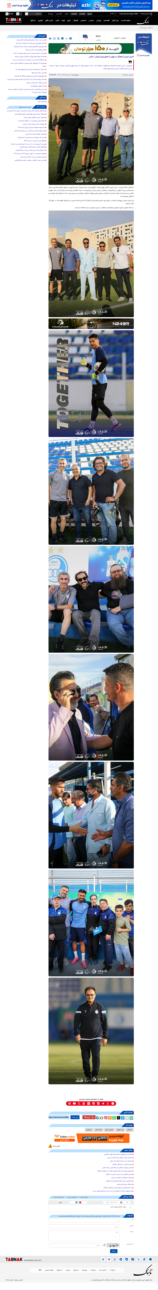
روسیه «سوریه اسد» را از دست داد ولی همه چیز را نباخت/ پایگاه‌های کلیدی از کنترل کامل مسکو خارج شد (29, 145)
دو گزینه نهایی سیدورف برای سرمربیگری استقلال (117, 1188)
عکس (57, 20)
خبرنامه (93, 1270)
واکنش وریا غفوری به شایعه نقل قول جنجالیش (118, 1154)
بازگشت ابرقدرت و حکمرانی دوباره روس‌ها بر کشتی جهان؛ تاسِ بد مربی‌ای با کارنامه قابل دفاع (119, 28)
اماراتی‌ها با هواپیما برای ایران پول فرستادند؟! (31, 127)
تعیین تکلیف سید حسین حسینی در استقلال (119, 1174)
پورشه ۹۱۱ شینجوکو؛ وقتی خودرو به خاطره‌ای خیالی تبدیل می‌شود (28, 64)
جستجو (76, 1270)
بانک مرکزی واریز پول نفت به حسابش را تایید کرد (30, 43)
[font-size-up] (70, 38)
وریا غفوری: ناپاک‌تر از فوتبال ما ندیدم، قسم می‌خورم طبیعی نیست (112, 1191)
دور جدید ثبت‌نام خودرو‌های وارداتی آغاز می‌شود (31, 40)
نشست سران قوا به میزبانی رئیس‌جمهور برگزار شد (30, 69)
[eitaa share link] (110, 1118)
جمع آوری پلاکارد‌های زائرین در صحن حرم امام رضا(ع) (29, 47)
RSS (40, 1270)
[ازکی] (115, 5)
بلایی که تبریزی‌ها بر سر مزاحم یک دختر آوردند (31, 137)
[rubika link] (112, 1103)
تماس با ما (102, 1270)
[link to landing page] (143, 21)
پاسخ (60, 1202)
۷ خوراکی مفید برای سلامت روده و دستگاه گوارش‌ (30, 150)
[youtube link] (74, 1103)
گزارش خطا (56, 1146)
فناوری (40, 20)
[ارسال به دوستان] (127, 1118)
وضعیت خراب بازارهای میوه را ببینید (34, 117)
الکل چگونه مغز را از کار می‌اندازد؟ (35, 50)
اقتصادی (106, 20)
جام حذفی (98, 1130)
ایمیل (131, 1226)
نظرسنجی (59, 14)
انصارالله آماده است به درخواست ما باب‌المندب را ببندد (29, 60)
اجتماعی (83, 20)
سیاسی (91, 20)
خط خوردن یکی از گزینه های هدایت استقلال (119, 1181)
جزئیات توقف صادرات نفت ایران (35, 134)
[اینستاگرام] (105, 1117)
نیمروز (89, 14)
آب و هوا (59, 1270)
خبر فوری (89, 1130)
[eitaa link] (83, 1103)
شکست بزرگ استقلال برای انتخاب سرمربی (119, 1158)
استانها (33, 20)
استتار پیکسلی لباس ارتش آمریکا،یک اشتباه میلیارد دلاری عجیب (26, 79)
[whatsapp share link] (114, 1118)
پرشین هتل (41, 102)
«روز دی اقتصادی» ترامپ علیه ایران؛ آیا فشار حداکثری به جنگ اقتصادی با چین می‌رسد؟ (27, 90)
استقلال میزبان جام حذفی (124, 1184)
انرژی (69, 20)
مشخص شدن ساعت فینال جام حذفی (121, 1161)
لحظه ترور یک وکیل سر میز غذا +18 (34, 141)
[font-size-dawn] (62, 38)
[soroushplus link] (93, 1103)
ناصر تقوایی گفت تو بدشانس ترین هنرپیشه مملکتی (29, 131)
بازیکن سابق (109, 1130)
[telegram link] (103, 1103)
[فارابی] (91, 48)
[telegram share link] (123, 1118)
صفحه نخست (125, 20)
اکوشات (82, 14)
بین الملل (115, 20)
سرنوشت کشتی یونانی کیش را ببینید (34, 124)
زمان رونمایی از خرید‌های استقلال (122, 1164)
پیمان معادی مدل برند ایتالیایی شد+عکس (32, 157)
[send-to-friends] (54, 38)
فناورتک (74, 14)
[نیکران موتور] (91, 323)
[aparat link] (69, 1103)
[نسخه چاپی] (131, 1118)
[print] (50, 38)
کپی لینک (75, 1117)
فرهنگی (75, 20)
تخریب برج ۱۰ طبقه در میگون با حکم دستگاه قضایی (30, 160)
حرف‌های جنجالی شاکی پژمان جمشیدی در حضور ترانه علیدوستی (26, 111)
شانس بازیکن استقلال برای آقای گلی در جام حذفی (117, 1168)
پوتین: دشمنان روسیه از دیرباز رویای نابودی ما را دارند (29, 53)
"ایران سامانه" (10, 1280)
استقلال (129, 1130)
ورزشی (98, 20)
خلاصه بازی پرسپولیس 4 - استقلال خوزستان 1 (31, 121)
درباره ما (112, 1270)
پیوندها (50, 14)
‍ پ (66, 38)
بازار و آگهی (49, 20)
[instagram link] (88, 1103)
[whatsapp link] (107, 1103)
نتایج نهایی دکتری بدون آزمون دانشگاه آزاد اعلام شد (29, 76)
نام (132, 1220)
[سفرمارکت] (91, 1138)
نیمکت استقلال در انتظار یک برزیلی (121, 1178)
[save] (58, 38)
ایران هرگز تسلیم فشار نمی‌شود (35, 83)
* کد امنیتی (130, 1244)
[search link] (26, 13)
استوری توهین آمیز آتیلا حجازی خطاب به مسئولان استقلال (114, 1171)
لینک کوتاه (90, 1117)
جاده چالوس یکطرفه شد (37, 86)
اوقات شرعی (49, 1270)
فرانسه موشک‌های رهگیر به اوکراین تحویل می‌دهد (30, 57)
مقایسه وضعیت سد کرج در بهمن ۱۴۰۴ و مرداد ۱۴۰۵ (29, 154)
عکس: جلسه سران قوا (38, 73)
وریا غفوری (120, 1130)
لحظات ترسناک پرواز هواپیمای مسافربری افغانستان (30, 114)
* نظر (131, 1232)
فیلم (63, 20)
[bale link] (98, 1103)
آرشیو (66, 14)
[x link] (79, 1103)
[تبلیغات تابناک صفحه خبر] (144, 45)
